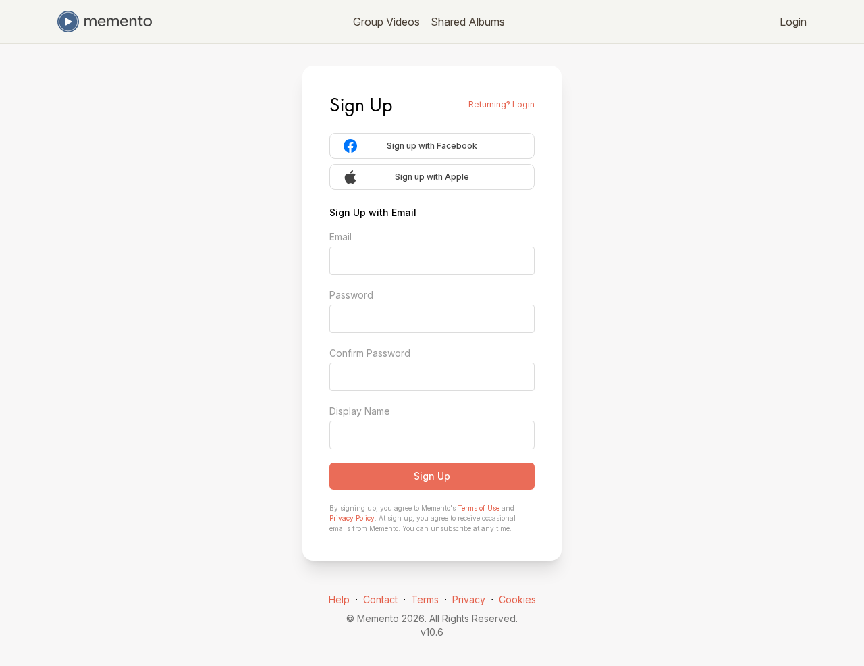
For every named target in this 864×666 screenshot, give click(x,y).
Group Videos (386, 21)
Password (351, 295)
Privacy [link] (468, 599)
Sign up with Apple (432, 177)
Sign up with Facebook (432, 145)
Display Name (359, 411)
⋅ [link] (356, 599)
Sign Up (432, 476)
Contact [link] (380, 599)
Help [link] (339, 599)
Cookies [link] (517, 599)
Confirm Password (369, 353)
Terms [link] (425, 599)
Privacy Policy (352, 518)
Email (340, 236)
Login (793, 21)
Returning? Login (501, 104)
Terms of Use (479, 508)
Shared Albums (468, 21)
